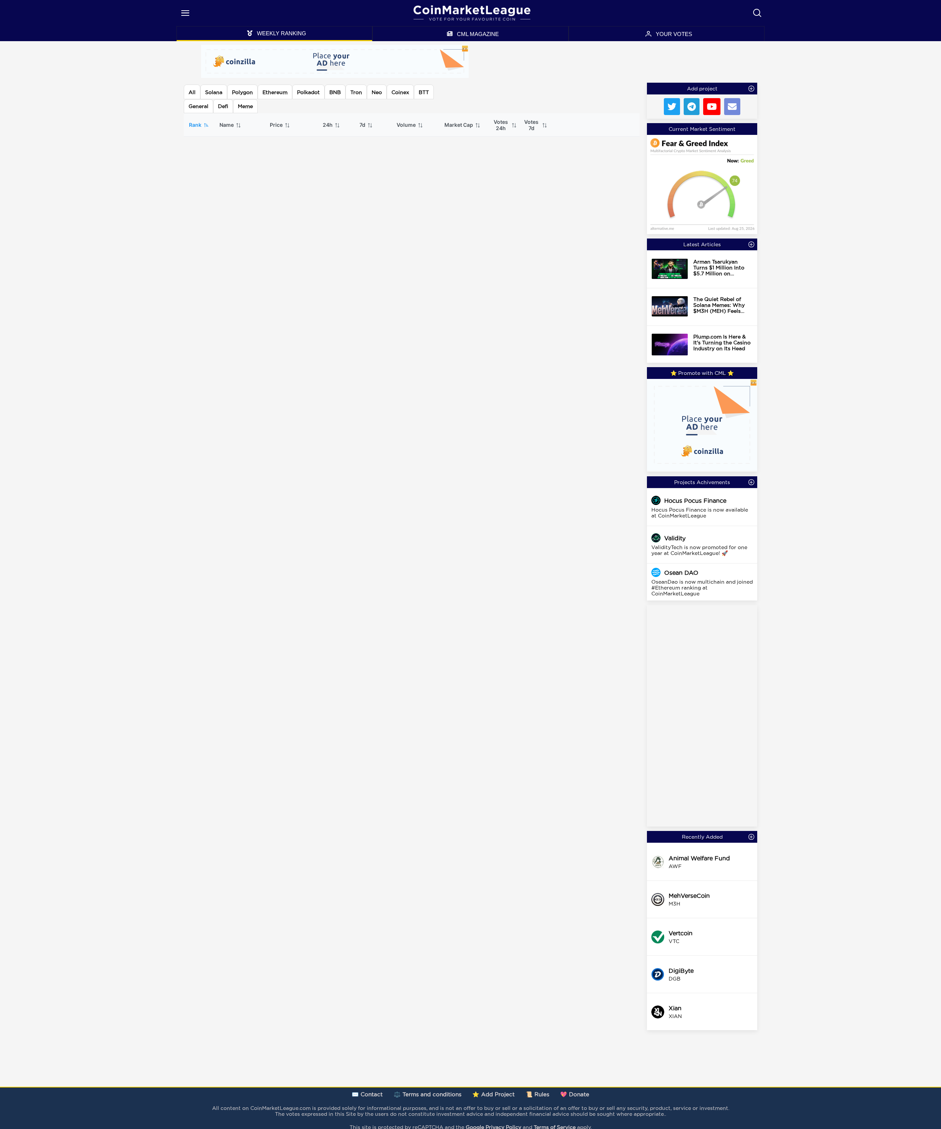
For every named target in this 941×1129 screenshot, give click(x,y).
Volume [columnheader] (407, 125)
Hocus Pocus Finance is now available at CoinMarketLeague (699, 513)
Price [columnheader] (277, 125)
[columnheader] (504, 125)
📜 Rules (537, 1094)
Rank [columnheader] (196, 125)
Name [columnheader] (227, 125)
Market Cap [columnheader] (459, 125)
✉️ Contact (367, 1094)
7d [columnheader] (362, 125)
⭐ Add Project (493, 1094)
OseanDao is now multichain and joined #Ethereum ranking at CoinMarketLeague (702, 587)
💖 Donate (574, 1094)
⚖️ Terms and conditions (427, 1094)
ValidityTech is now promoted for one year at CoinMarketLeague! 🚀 (699, 550)
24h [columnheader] (328, 125)
